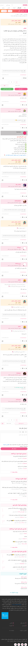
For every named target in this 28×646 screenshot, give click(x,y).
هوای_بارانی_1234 (21, 511)
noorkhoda (24, 463)
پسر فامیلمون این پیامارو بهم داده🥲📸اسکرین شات (16, 520)
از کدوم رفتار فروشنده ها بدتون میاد (20, 456)
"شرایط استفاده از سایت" (16, 605)
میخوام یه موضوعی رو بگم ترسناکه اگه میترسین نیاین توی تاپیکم (14, 487)
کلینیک (14, 8)
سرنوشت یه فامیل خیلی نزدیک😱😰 (20, 542)
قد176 (25, 536)
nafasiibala (22, 563)
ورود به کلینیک (14, 593)
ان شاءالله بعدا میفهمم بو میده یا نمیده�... (18, 483)
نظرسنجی (4, 11)
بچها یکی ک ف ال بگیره (22, 466)
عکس (9, 8)
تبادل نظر (19, 8)
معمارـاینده (25, 468)
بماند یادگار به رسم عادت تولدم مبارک (20, 531)
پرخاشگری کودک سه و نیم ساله (21, 578)
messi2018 (25, 538)
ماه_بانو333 (22, 517)
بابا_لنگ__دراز (22, 522)
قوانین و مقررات (23, 630)
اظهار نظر (20, 89)
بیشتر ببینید (14, 472)
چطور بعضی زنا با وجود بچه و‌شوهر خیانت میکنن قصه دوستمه (17, 561)
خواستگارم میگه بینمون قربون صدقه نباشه (19, 481)
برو (4, 85)
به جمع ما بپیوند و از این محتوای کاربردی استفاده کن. (16, 155)
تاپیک (10, 11)
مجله (25, 8)
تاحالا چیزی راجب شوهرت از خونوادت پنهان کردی (17, 493)
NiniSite (18, 132)
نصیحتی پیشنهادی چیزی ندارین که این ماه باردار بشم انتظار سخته (14, 461)
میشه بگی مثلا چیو (22, 494)
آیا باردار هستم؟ (24, 588)
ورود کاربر (8, 5)
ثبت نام (2, 5)
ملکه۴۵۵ (25, 533)
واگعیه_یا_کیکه (24, 543)
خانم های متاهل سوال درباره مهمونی (19, 567)
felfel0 (23, 569)
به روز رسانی (21, 423)
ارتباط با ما (11, 630)
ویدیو (3, 8)
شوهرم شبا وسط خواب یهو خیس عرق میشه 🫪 (17, 515)
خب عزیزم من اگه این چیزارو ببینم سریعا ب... (18, 489)
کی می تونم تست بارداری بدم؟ (21, 583)
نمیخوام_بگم (25, 458)
